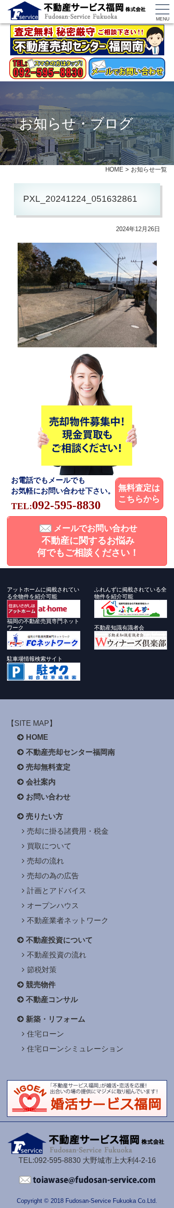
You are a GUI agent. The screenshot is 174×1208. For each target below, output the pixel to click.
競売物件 (41, 985)
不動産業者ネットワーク (68, 920)
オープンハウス (53, 905)
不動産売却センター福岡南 (70, 752)
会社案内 (41, 782)
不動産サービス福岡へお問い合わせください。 (87, 1180)
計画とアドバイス (56, 891)
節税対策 (42, 970)
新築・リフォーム (55, 1019)
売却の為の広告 (53, 876)
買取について (49, 846)
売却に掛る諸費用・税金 (68, 831)
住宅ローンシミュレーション (75, 1049)
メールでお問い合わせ (88, 541)
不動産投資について (59, 940)
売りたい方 (44, 816)
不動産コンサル (52, 999)
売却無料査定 (48, 767)
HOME (114, 169)
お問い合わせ (48, 797)
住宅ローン (45, 1034)
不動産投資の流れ (56, 955)
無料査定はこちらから (139, 493)
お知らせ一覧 (149, 169)
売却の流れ (45, 861)
